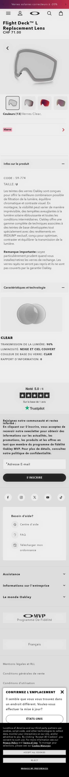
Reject (34, 760)
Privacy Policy (10, 742)
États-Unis (34, 719)
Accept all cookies (34, 752)
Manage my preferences (34, 768)
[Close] (62, 692)
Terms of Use (30, 742)
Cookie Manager (41, 745)
